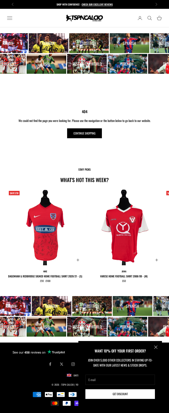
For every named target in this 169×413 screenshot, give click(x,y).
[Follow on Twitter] (61, 364)
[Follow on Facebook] (50, 364)
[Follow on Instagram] (73, 364)
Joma (124, 271)
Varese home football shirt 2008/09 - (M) (124, 276)
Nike (45, 271)
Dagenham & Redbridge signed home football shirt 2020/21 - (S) (45, 276)
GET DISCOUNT (120, 394)
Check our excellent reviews (97, 4)
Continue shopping (84, 133)
